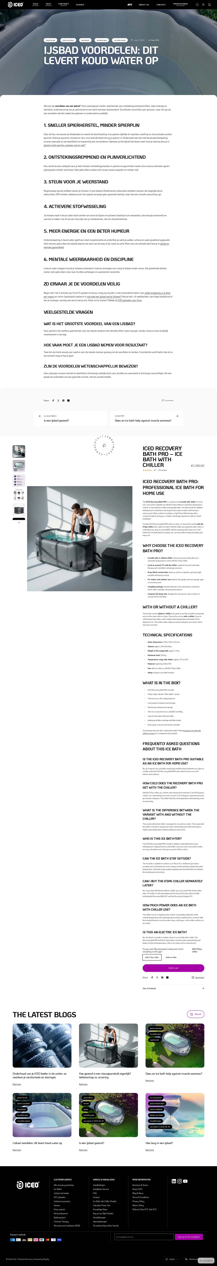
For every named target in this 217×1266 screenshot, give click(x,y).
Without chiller (171, 957)
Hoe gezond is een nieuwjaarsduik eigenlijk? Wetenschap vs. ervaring (105, 1075)
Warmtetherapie (100, 1221)
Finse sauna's (59, 1209)
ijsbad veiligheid (156, 1109)
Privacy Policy (138, 1201)
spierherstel (154, 1040)
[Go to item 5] (19, 509)
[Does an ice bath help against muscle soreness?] (175, 1046)
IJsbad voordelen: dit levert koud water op (37, 1143)
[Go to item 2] (19, 466)
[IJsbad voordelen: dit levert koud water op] (42, 1115)
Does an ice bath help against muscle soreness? (143, 420)
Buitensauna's (60, 1217)
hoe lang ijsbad (156, 1097)
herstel (86, 1103)
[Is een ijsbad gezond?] (108, 1115)
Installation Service (101, 1189)
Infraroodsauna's (61, 1213)
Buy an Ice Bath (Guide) (103, 1213)
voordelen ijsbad (120, 40)
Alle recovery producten (64, 1185)
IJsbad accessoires (62, 1201)
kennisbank (85, 40)
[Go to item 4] (19, 495)
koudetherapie (102, 40)
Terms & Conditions (140, 1197)
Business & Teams (140, 1185)
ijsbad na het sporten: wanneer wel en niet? (65, 145)
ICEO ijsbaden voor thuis (130, 300)
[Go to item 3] (19, 480)
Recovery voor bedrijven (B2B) (67, 1225)
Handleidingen (99, 1185)
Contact (96, 1197)
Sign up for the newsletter (189, 1236)
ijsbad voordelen (68, 40)
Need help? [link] (199, 977)
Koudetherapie (99, 1217)
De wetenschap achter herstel (105, 1225)
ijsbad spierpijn (156, 1028)
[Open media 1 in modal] (79, 538)
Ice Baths (58, 1189)
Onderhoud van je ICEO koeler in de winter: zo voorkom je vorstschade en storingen (39, 1075)
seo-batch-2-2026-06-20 (94, 1121)
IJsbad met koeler (61, 1193)
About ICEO (137, 1189)
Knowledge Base (100, 1209)
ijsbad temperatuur (157, 1103)
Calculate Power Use (101, 1205)
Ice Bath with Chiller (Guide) (104, 1201)
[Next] (125, 544)
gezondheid (88, 1097)
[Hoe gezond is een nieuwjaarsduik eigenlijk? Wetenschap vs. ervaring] (108, 1046)
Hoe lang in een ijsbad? (159, 1143)
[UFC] (130, 4)
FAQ (95, 1193)
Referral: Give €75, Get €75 (144, 1209)
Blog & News (137, 1193)
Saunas (57, 1205)
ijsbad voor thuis (156, 1115)
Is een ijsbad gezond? (56, 420)
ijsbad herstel (50, 40)
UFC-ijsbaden (59, 1197)
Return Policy (138, 1205)
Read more (17, 1084)
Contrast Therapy (61, 1221)
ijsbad (86, 1109)
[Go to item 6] (19, 524)
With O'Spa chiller (152, 957)
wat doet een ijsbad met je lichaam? (104, 296)
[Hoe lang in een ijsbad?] (175, 1115)
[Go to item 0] (19, 451)
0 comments (169, 400)
